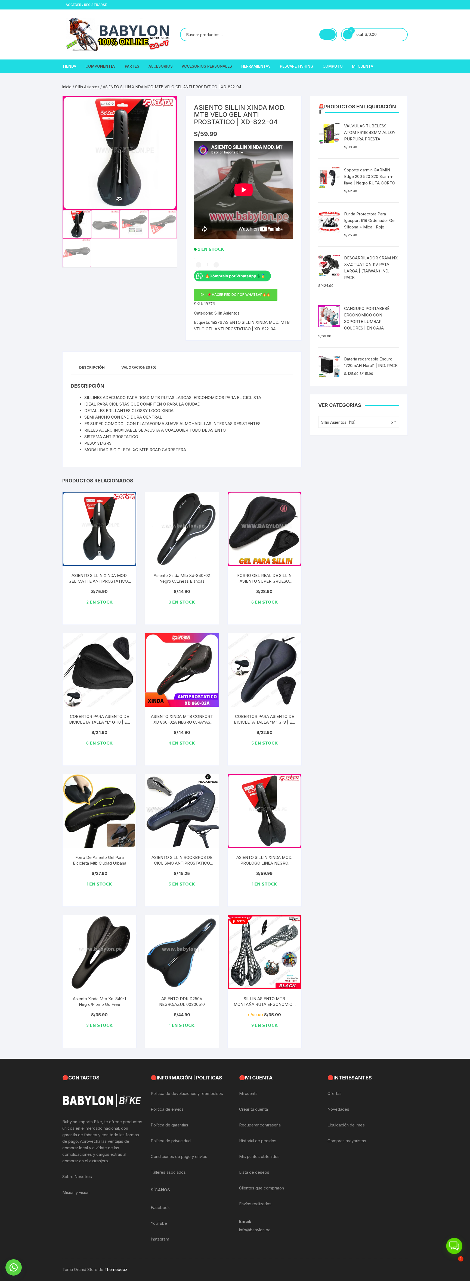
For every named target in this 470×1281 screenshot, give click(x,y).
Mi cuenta (248, 1093)
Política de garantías (169, 1125)
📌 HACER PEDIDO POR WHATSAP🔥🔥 (239, 295)
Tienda (69, 66)
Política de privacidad (171, 1140)
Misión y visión (75, 1192)
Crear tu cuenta (253, 1109)
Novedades (338, 1109)
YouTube (159, 1223)
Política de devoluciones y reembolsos (187, 1093)
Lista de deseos (254, 1172)
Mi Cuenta (362, 66)
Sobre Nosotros (77, 1176)
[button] (167, 105)
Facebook (160, 1207)
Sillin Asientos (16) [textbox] (357, 422)
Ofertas (334, 1093)
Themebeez (115, 1269)
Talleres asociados (168, 1172)
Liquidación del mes (346, 1125)
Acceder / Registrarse (86, 5)
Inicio (67, 86)
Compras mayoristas (346, 1140)
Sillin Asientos (87, 86)
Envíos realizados (255, 1203)
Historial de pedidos (257, 1140)
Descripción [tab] (92, 367)
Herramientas (256, 66)
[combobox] (358, 422)
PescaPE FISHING (296, 66)
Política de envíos (167, 1109)
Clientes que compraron (261, 1188)
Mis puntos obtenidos (259, 1156)
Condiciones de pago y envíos (179, 1156)
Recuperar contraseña (260, 1125)
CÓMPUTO (333, 66)
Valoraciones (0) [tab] (138, 367)
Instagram (160, 1239)
